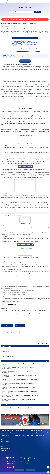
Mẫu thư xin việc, (39, 430)
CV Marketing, (45, 432)
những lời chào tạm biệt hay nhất (27, 310)
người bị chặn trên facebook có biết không (23, 313)
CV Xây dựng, (3, 433)
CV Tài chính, (28, 435)
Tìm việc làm (29, 19)
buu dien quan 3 (26, 315)
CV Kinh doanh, (26, 432)
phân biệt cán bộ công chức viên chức (38, 313)
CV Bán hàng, (40, 432)
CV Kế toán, (21, 432)
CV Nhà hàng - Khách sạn (40, 435)
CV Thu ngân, (17, 435)
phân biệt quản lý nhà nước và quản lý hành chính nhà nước (11, 315)
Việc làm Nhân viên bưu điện (11, 213)
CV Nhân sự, (35, 432)
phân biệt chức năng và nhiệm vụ (40, 310)
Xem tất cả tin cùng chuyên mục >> (43, 343)
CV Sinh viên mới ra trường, (23, 433)
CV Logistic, (33, 435)
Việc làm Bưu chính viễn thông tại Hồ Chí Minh (25, 244)
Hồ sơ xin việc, (3, 430)
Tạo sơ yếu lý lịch (22, 19)
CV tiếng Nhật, (25, 430)
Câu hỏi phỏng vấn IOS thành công (8, 55)
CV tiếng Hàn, (20, 430)
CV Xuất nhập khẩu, (14, 433)
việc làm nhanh (38, 93)
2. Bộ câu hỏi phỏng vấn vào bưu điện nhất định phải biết (21, 41)
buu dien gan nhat (35, 315)
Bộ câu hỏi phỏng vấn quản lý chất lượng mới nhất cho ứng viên (6, 340)
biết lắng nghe (4, 310)
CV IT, (31, 432)
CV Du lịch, (12, 435)
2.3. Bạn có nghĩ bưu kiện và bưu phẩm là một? (20, 46)
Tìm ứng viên (35, 19)
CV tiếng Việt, (14, 430)
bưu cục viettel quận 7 (5, 318)
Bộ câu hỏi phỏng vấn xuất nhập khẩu (18, 340)
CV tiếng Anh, (9, 430)
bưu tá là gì (42, 315)
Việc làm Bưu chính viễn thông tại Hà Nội (25, 166)
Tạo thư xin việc (14, 19)
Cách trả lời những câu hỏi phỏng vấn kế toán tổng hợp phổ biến (13, 56)
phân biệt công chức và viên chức (7, 313)
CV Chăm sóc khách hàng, (41, 433)
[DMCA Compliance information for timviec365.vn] (13, 467)
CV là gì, (9, 432)
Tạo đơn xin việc (6, 19)
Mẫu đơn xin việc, (32, 430)
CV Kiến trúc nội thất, (32, 433)
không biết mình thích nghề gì (14, 310)
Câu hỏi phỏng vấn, (15, 432)
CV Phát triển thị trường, (5, 435)
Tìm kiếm (38, 11)
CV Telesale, (23, 435)
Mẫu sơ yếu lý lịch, (4, 432)
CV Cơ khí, (8, 433)
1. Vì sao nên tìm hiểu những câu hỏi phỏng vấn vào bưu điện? (22, 40)
